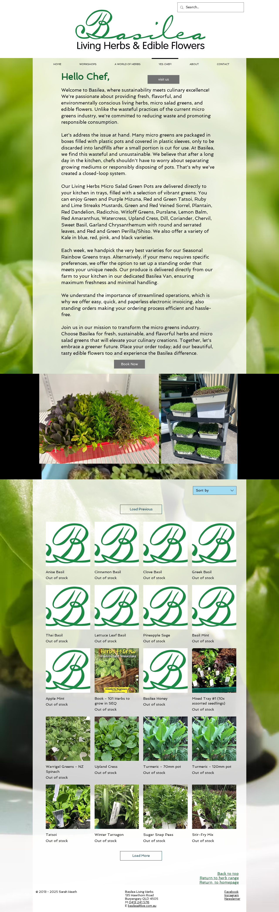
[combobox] (214, 490)
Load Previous (141, 509)
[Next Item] (231, 419)
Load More (141, 856)
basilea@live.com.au (142, 905)
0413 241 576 (139, 902)
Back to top (228, 873)
